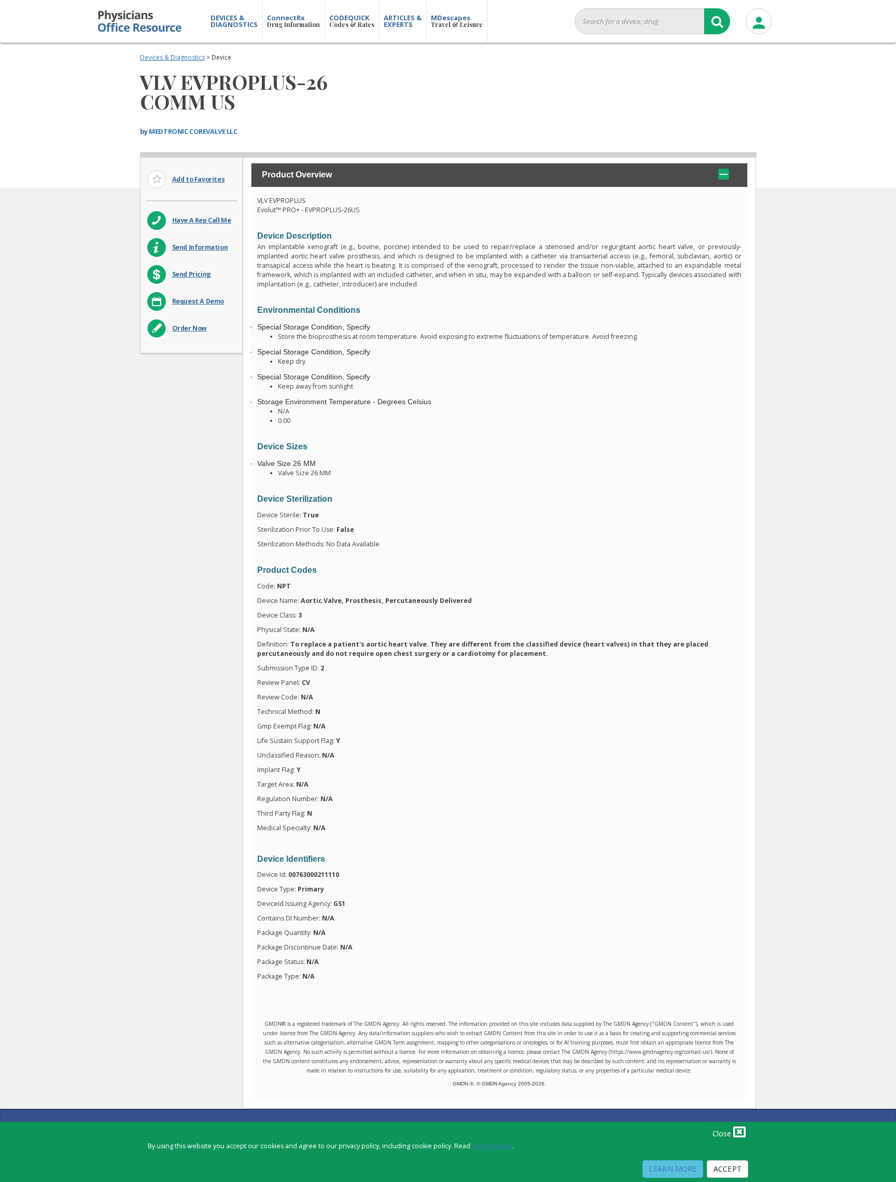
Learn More (672, 1169)
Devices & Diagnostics (172, 57)
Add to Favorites (198, 179)
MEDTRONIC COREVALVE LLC (193, 131)
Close (722, 1133)
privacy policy (492, 1146)
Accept (727, 1169)
